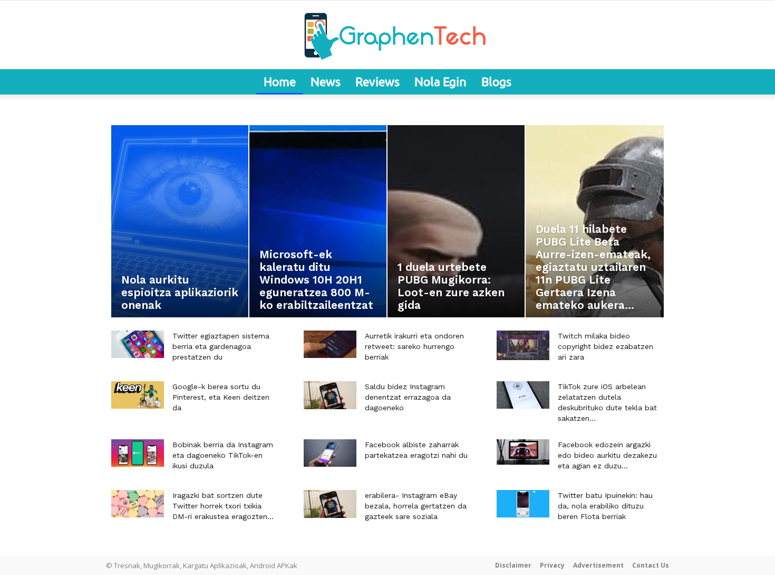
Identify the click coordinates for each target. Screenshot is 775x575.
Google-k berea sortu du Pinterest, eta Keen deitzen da (220, 397)
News (326, 81)
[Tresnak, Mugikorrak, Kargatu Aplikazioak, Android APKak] (387, 35)
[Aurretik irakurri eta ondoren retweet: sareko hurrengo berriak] (330, 344)
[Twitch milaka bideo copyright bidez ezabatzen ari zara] (523, 345)
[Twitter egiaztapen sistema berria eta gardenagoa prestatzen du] (137, 344)
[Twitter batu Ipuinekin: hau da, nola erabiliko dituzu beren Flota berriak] (523, 503)
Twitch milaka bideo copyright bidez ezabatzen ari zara (605, 346)
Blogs (496, 81)
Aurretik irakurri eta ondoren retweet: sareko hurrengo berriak (414, 346)
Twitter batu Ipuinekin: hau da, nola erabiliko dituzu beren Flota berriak (605, 506)
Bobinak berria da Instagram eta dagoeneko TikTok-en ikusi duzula (222, 455)
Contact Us (650, 565)
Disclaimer (513, 565)
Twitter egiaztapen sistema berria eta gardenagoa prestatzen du (220, 346)
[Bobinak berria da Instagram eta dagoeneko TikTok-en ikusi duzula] (137, 453)
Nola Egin (440, 81)
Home (280, 81)
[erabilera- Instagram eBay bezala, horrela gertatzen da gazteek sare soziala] (330, 504)
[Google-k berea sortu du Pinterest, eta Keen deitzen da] (137, 395)
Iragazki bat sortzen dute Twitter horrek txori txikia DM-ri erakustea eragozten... (223, 506)
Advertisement (598, 565)
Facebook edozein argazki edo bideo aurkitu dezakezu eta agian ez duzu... (607, 455)
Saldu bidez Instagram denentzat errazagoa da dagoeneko (408, 397)
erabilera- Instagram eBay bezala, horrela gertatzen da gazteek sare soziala (416, 506)
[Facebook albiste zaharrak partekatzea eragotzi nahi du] (330, 453)
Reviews (377, 81)
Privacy (552, 565)
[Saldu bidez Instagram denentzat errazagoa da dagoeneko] (330, 395)
